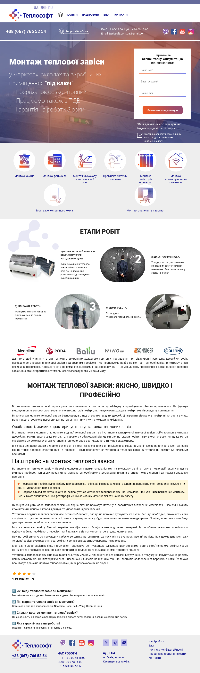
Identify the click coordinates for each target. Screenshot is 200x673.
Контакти (121, 14)
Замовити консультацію (162, 110)
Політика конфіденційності (165, 649)
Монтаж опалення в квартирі (145, 210)
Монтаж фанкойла (55, 176)
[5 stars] (34, 573)
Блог (107, 14)
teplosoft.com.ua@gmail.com (127, 33)
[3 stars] (24, 573)
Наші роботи (90, 14)
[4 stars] (29, 573)
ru (50, 8)
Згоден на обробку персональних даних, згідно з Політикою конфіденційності (162, 137)
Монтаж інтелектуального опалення (175, 179)
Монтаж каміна (24, 176)
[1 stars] (14, 573)
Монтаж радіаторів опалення (145, 179)
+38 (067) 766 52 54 (26, 31)
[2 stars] (19, 573)
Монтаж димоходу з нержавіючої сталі (85, 179)
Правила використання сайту (167, 653)
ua (36, 8)
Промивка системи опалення (115, 177)
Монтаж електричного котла (54, 210)
